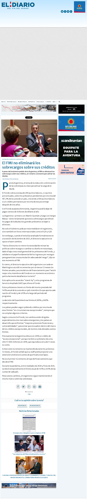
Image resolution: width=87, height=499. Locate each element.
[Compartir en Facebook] (18, 386)
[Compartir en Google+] (29, 386)
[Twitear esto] (23, 386)
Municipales (22, 102)
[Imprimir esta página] (34, 386)
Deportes (31, 102)
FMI (29, 394)
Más (54, 102)
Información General (10, 179)
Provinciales (12, 102)
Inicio (3, 102)
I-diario (48, 102)
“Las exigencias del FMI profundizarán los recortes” (29, 454)
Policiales (40, 102)
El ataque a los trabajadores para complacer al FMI (29, 433)
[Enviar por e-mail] (39, 386)
